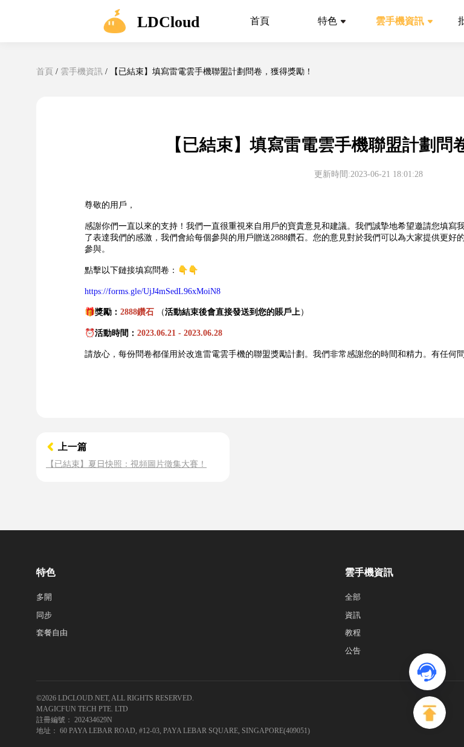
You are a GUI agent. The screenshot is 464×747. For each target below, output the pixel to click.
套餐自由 (52, 632)
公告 (353, 650)
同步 (44, 615)
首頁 (44, 71)
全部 (353, 596)
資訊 (353, 615)
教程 (353, 632)
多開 (44, 596)
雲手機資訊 (81, 71)
